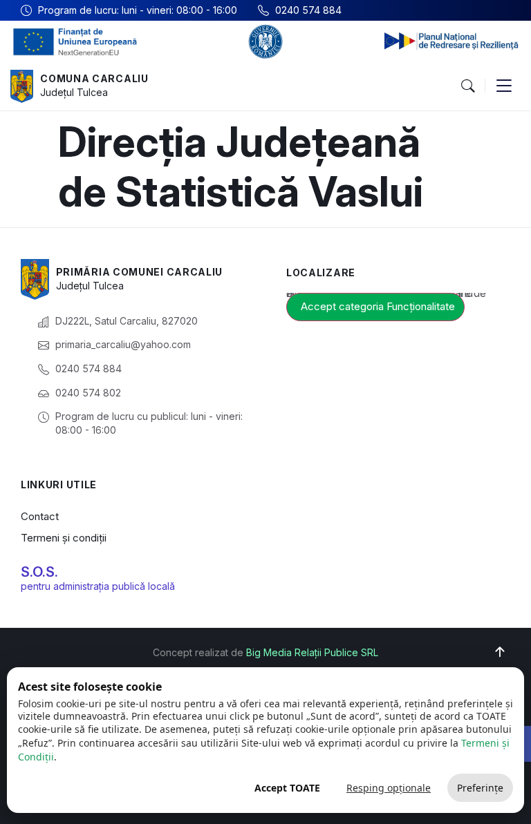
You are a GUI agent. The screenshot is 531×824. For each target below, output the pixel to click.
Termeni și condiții (63, 537)
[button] (467, 86)
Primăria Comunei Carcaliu (139, 272)
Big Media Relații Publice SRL (312, 652)
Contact (40, 516)
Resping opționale (388, 787)
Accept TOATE (287, 787)
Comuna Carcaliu (94, 78)
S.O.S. (39, 572)
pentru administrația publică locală (98, 586)
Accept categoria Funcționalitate (378, 306)
